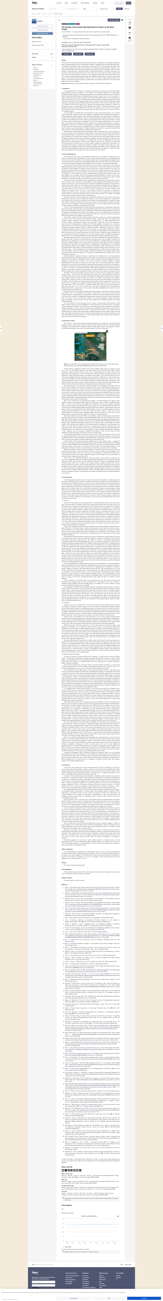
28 (110, 405)
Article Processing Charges (72, 1275)
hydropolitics (107, 83)
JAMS (100, 1287)
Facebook (118, 1277)
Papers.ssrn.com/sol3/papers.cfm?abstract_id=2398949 (96, 1095)
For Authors (85, 1275)
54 (103, 725)
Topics (66, 3)
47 (69, 548)
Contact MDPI (69, 1281)
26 (92, 380)
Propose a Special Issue (42, 33)
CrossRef (87, 915)
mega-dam (92, 83)
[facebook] (71, 1170)
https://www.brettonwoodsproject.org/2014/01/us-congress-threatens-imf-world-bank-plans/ (96, 1034)
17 (81, 161)
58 (73, 755)
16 (68, 161)
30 (82, 414)
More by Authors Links (38, 45)
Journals (59, 3)
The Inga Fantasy (37, 75)
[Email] (63, 1170)
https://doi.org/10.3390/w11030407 (82, 42)
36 (73, 452)
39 (107, 466)
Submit (128, 3)
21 (107, 328)
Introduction (36, 69)
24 (97, 377)
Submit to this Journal (42, 26)
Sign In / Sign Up (119, 3)
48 (94, 550)
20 (105, 200)
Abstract (35, 67)
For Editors (85, 1279)
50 (74, 621)
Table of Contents (37, 65)
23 (97, 373)
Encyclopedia (102, 1285)
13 (110, 160)
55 (106, 730)
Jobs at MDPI (69, 1283)
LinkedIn (118, 1275)
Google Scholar (97, 900)
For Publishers (85, 1283)
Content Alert (128, 1264)
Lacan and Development (38, 71)
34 (102, 439)
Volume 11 (44, 13)
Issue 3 (50, 13)
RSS (122, 1264)
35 (85, 442)
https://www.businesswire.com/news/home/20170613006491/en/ (97, 1059)
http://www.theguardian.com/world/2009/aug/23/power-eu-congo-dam (94, 1079)
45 (82, 531)
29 (92, 410)
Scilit (92, 915)
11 (66, 141)
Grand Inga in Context (38, 73)
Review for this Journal (42, 30)
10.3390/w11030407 (58, 13)
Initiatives (95, 3)
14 (118, 160)
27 (83, 387)
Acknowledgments (37, 82)
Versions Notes (90, 54)
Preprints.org (102, 1279)
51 (76, 691)
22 (75, 372)
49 (88, 585)
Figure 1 (85, 326)
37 (86, 456)
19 (75, 166)
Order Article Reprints (114, 20)
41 (82, 469)
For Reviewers (85, 1277)
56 (71, 734)
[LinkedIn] (69, 1170)
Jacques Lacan (71, 83)
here (69, 1200)
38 (102, 459)
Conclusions (36, 76)
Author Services (85, 3)
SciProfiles (101, 1283)
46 (88, 538)
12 (70, 148)
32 (110, 426)
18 (93, 161)
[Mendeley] (80, 1170)
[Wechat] (74, 1170)
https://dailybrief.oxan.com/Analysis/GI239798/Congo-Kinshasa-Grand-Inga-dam (85, 365)
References (35, 85)
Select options (36, 1282)
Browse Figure (78, 54)
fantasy (87, 83)
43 (118, 516)
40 (108, 466)
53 (94, 712)
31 (118, 416)
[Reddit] (77, 1170)
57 (118, 742)
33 (118, 429)
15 (66, 161)
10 (79, 134)
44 (114, 526)
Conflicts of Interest (37, 83)
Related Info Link (36, 41)
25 (86, 378)
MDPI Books (102, 1277)
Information (74, 3)
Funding (35, 80)
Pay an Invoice (69, 1277)
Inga (96, 83)
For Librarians (85, 1281)
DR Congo (101, 83)
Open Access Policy (70, 1279)
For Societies (85, 1285)
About (102, 3)
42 (72, 495)
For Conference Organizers (89, 1287)
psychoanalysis (80, 83)
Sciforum (101, 1275)
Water (38, 13)
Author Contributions (38, 78)
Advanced (126, 9)
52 (104, 708)
